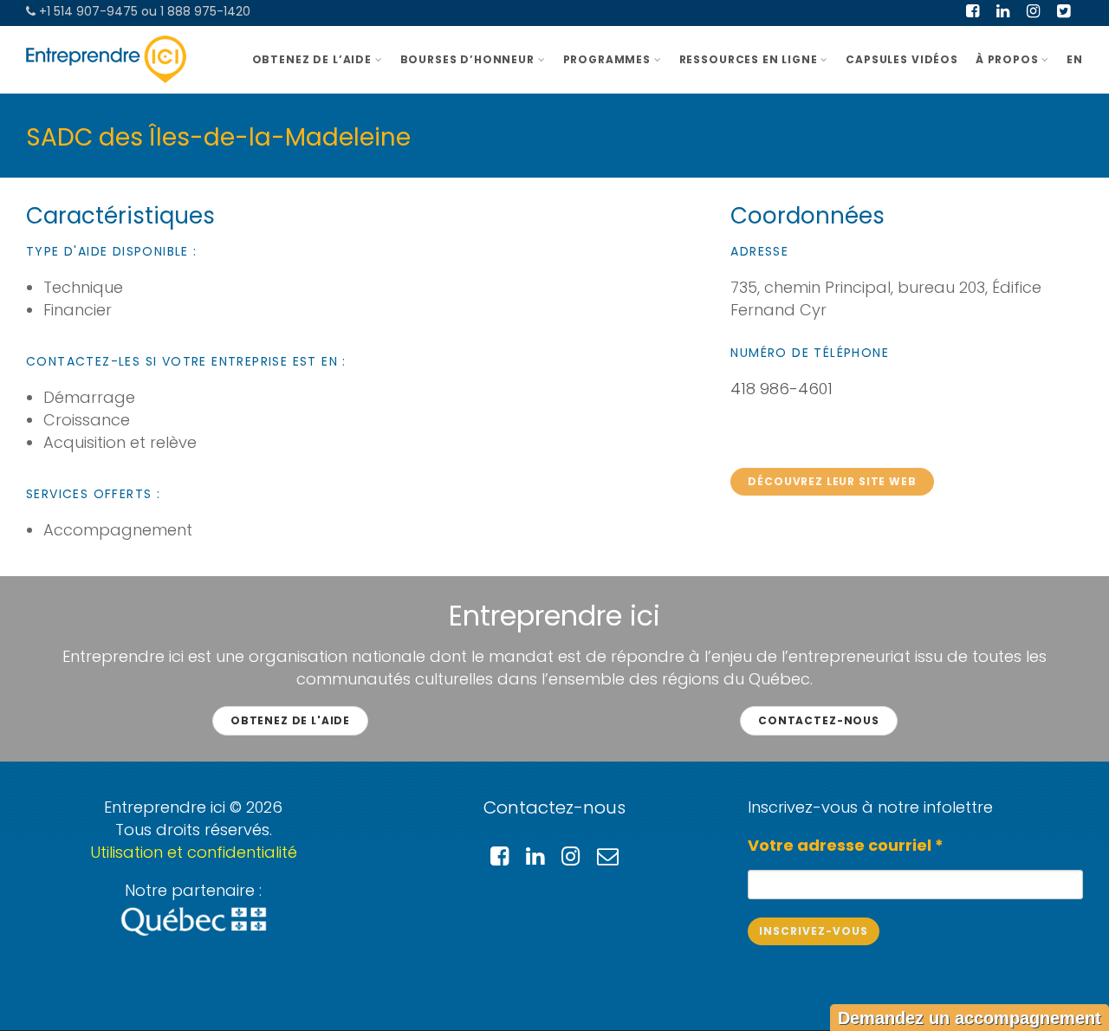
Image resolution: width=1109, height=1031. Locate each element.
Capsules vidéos (902, 59)
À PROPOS (1007, 59)
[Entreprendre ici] (106, 59)
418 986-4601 (781, 388)
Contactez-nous (818, 720)
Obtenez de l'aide (290, 720)
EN (1075, 59)
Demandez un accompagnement (969, 1018)
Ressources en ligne (748, 59)
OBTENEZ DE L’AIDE (312, 59)
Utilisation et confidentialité (193, 852)
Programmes (607, 59)
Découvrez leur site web (832, 481)
